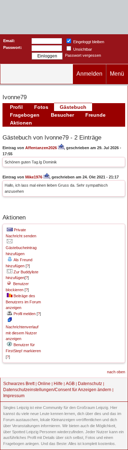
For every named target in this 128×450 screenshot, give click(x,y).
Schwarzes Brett (18, 383)
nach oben (116, 372)
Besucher (62, 115)
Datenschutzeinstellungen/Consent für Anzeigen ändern (57, 389)
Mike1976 (33, 177)
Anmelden (89, 74)
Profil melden (24, 314)
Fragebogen (24, 115)
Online (44, 383)
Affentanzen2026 (41, 148)
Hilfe (58, 383)
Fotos (41, 107)
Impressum (14, 395)
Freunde (95, 115)
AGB (70, 383)
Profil (16, 107)
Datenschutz (90, 383)
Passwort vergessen (83, 55)
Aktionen (21, 123)
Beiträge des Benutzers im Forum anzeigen (23, 302)
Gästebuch (73, 107)
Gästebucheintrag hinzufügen (21, 251)
